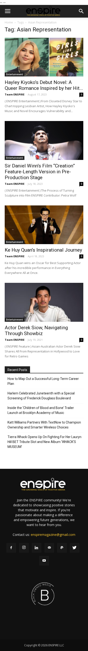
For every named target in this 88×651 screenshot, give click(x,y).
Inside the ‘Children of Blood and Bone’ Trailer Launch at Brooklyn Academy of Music (41, 410)
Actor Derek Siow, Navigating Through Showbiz (36, 330)
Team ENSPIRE (14, 94)
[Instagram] (24, 548)
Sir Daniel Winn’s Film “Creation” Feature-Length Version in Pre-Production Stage (40, 171)
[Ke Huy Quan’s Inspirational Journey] (44, 224)
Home (9, 22)
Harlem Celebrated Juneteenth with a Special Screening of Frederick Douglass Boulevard (41, 395)
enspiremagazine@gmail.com (53, 534)
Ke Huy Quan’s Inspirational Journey (43, 250)
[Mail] (49, 548)
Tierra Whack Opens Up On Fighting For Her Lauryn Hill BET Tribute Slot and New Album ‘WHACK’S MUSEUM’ (44, 442)
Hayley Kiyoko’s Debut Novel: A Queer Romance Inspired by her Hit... (44, 85)
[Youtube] (44, 560)
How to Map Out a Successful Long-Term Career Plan (43, 381)
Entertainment (14, 74)
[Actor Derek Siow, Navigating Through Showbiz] (44, 302)
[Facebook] (11, 548)
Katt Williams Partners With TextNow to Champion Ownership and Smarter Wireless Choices (44, 424)
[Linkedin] (36, 548)
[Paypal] (62, 548)
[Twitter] (74, 548)
